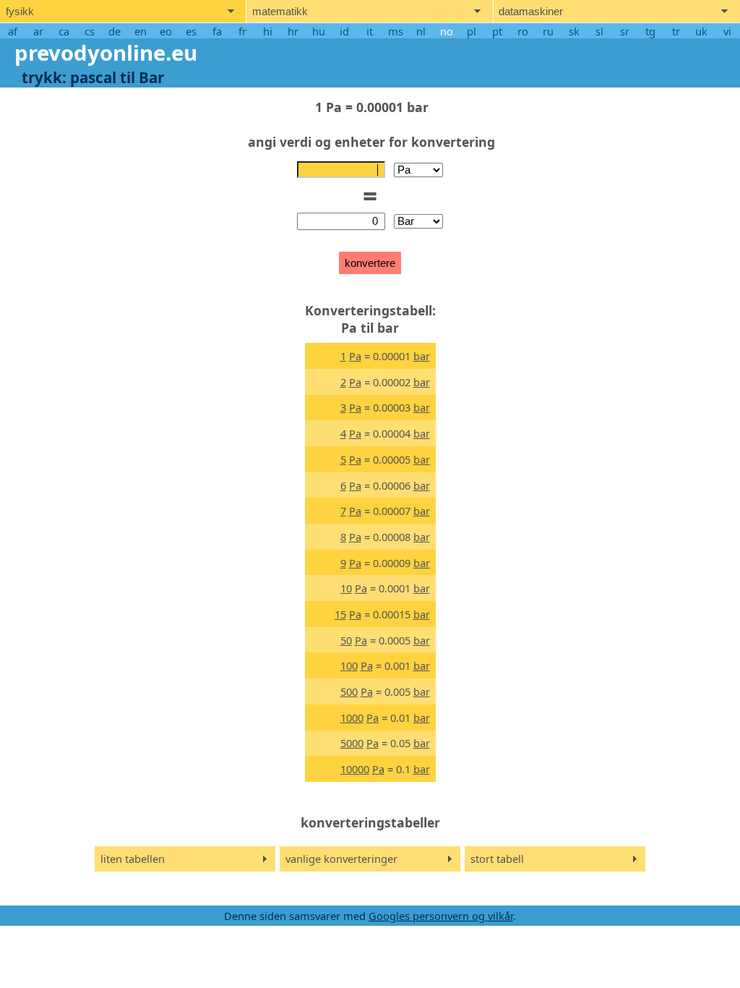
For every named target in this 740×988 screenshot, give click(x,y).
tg (650, 31)
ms (395, 31)
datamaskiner (531, 11)
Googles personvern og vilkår (441, 915)
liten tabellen (132, 858)
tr (676, 31)
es (191, 31)
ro (522, 31)
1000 (351, 717)
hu (318, 31)
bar (421, 356)
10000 (354, 769)
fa (217, 31)
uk (701, 31)
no (446, 31)
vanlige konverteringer (341, 858)
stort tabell (497, 858)
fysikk (20, 11)
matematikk (280, 11)
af (12, 31)
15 (340, 614)
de (114, 31)
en (140, 31)
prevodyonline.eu (105, 52)
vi (727, 31)
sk (574, 31)
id (344, 31)
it (369, 31)
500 (349, 691)
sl (599, 31)
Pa (355, 356)
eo (166, 31)
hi (267, 31)
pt (497, 31)
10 (346, 588)
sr (624, 31)
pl (471, 31)
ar (38, 31)
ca (64, 31)
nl (421, 31)
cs (90, 31)
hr (293, 31)
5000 (351, 743)
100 (349, 665)
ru (548, 31)
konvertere (370, 263)
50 (346, 640)
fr (242, 31)
